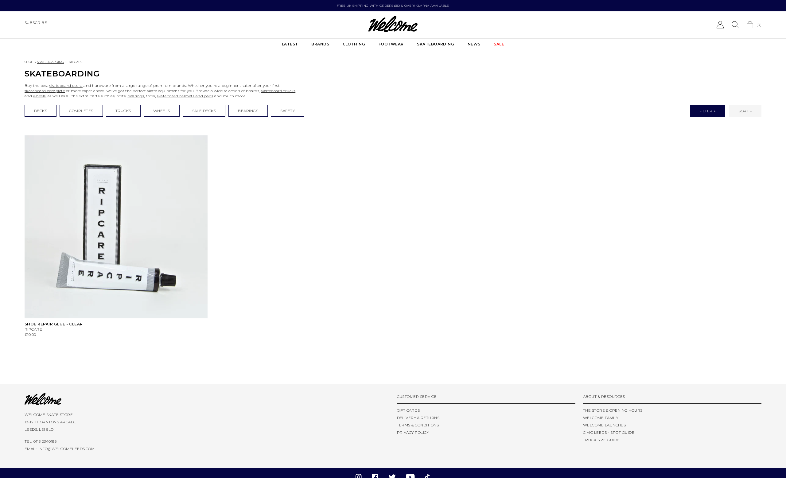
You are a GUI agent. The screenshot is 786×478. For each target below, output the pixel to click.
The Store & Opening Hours (613, 410)
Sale (499, 44)
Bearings (248, 110)
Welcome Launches (604, 425)
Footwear (391, 44)
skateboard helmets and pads (185, 96)
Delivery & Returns (418, 417)
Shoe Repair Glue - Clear (54, 324)
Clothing (354, 44)
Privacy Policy (413, 432)
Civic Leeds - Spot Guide (609, 432)
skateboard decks (66, 85)
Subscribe (36, 22)
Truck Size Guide (601, 439)
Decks (40, 110)
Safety (287, 110)
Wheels (161, 110)
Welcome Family (601, 417)
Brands (320, 44)
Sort (743, 111)
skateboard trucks (278, 90)
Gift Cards (408, 410)
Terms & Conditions (418, 425)
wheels (39, 96)
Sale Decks (204, 110)
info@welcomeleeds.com (66, 448)
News (474, 44)
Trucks (123, 110)
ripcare (76, 62)
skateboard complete (45, 90)
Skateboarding (435, 44)
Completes (81, 110)
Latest (290, 44)
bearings (135, 96)
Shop (29, 62)
